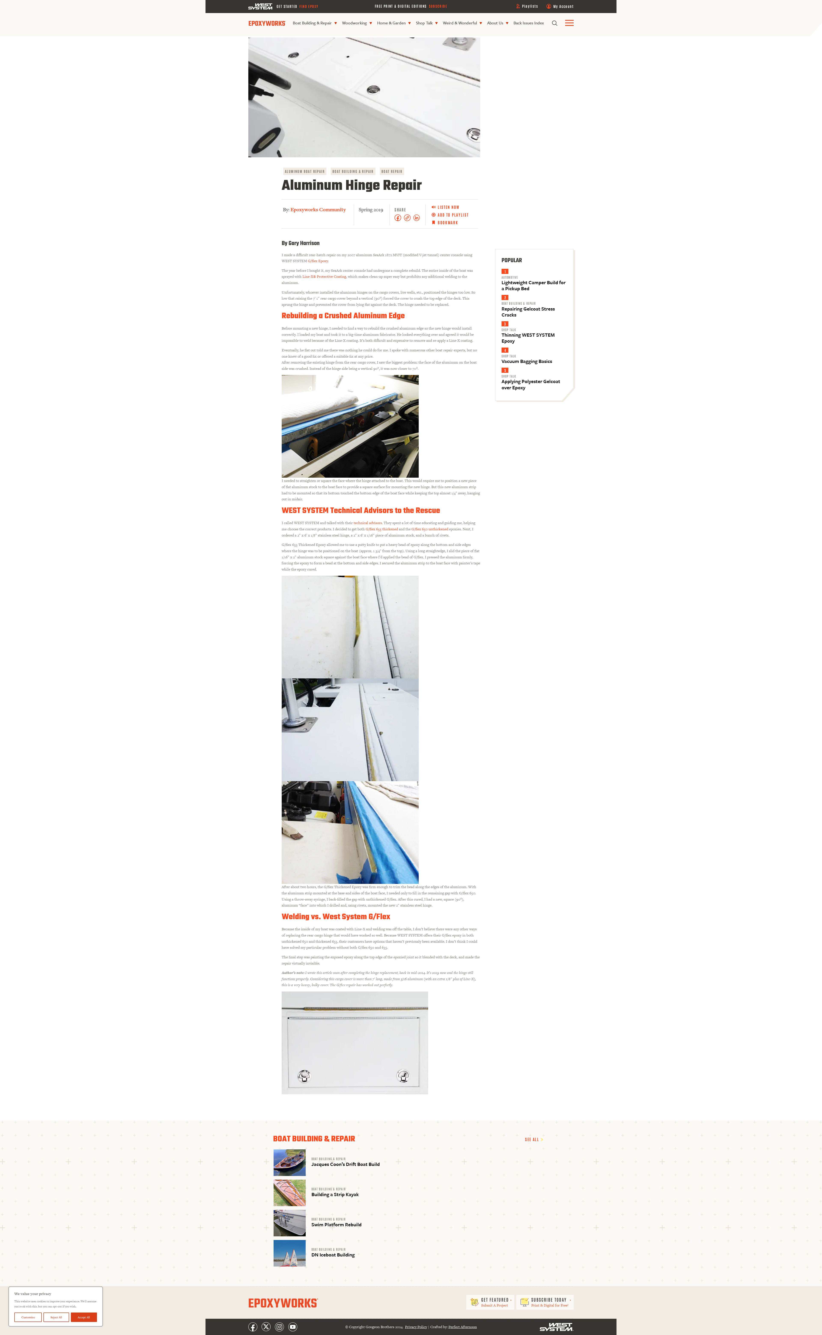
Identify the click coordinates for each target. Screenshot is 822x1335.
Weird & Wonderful (460, 23)
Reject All (56, 1317)
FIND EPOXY (308, 6)
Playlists (530, 6)
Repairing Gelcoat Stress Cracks (528, 311)
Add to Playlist (453, 214)
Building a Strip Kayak (335, 1194)
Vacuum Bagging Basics (527, 361)
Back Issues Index (529, 23)
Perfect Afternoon (462, 1326)
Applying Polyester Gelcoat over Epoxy (531, 384)
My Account (563, 6)
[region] (56, 1306)
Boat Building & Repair (312, 23)
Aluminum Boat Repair (305, 171)
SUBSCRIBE (438, 6)
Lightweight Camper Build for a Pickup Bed (534, 285)
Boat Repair (391, 171)
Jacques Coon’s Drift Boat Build (345, 1164)
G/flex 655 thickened (382, 529)
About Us (495, 23)
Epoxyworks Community (318, 209)
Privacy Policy (416, 1326)
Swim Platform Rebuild (336, 1224)
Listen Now (449, 207)
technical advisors (368, 522)
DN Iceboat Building (333, 1254)
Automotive (510, 277)
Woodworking (354, 23)
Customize (28, 1317)
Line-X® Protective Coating (324, 276)
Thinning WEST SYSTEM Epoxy (528, 337)
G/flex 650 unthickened (429, 529)
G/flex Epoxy (318, 260)
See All (533, 1139)
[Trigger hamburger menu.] (569, 23)
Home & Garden (391, 23)
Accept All (84, 1317)
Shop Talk (424, 23)
